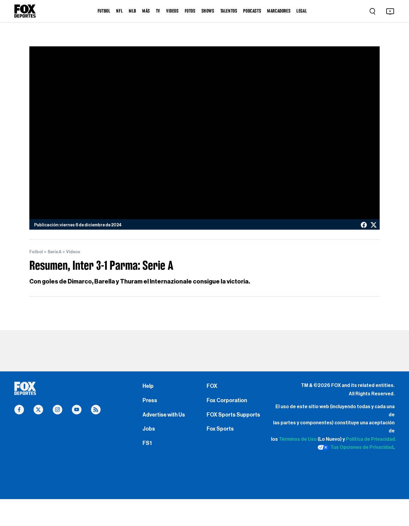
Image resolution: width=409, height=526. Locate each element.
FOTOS (190, 10)
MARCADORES (278, 10)
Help (148, 386)
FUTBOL (104, 10)
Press (150, 400)
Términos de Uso (298, 439)
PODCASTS (252, 10)
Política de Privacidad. (371, 439)
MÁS (146, 10)
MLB (132, 10)
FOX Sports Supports (233, 414)
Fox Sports (220, 429)
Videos (73, 252)
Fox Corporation (227, 400)
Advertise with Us (164, 414)
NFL (119, 10)
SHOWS (208, 10)
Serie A (54, 252)
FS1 (147, 443)
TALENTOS (228, 10)
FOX (212, 386)
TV (158, 10)
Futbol (36, 252)
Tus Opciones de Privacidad (361, 447)
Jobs (149, 429)
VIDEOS (172, 10)
